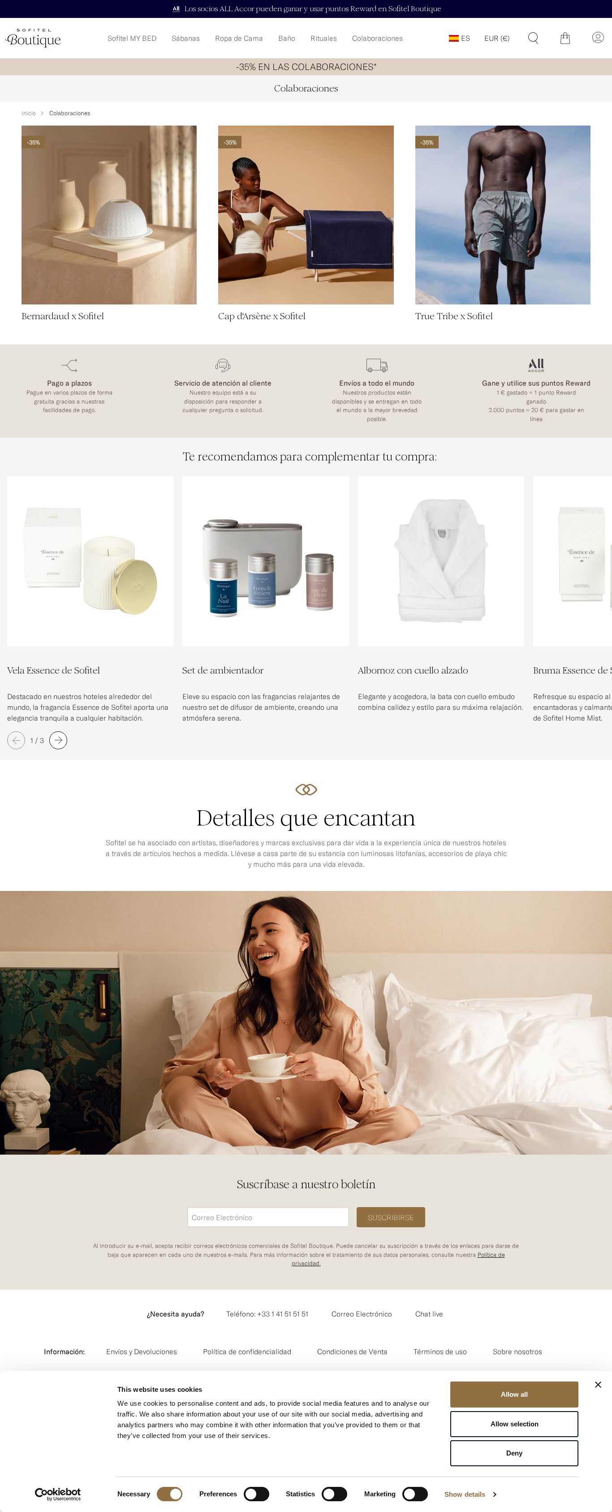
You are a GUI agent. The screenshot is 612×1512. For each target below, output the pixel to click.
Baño (286, 38)
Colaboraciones (377, 38)
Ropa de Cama (239, 38)
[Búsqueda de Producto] (533, 38)
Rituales (323, 38)
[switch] (256, 1495)
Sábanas (186, 38)
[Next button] (58, 740)
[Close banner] (598, 1385)
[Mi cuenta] (598, 38)
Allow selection (515, 1424)
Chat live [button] (429, 1313)
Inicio (29, 113)
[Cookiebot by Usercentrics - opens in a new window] (58, 1494)
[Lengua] (459, 38)
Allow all (514, 1394)
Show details (464, 1494)
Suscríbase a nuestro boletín (306, 1184)
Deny (514, 1453)
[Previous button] (16, 740)
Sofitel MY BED (132, 38)
